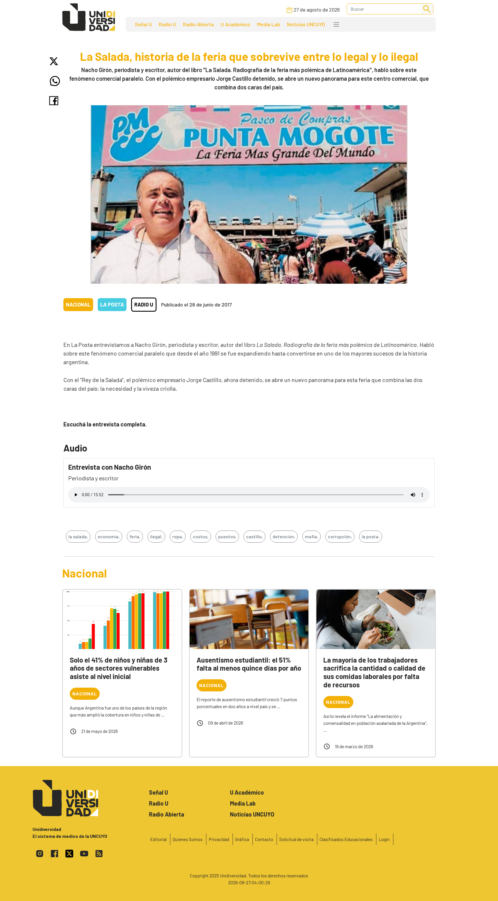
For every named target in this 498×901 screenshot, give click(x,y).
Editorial (158, 839)
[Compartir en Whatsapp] (55, 81)
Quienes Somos (188, 839)
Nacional (78, 304)
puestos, (227, 536)
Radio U (167, 24)
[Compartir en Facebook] (55, 100)
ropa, (177, 536)
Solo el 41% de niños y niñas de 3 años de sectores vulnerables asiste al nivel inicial (118, 668)
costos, (200, 536)
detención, (284, 536)
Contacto (264, 839)
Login (384, 839)
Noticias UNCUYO (306, 24)
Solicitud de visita (296, 839)
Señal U (143, 24)
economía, (109, 536)
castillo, (254, 536)
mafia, (311, 536)
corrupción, (340, 536)
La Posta (112, 304)
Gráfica (242, 839)
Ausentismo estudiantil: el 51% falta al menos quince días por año (249, 664)
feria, (134, 536)
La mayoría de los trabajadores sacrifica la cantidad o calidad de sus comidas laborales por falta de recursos (374, 672)
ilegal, (156, 536)
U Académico (235, 24)
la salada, (78, 536)
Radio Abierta (198, 24)
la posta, (371, 536)
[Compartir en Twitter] (55, 61)
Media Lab (268, 24)
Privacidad (219, 839)
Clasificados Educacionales (346, 839)
